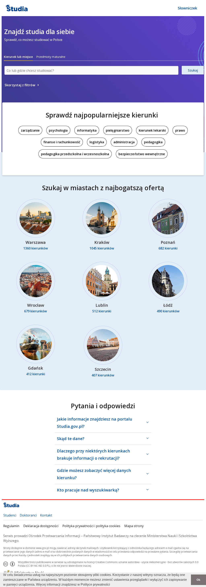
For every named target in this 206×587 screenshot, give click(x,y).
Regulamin (11, 526)
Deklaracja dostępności (40, 526)
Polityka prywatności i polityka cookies (91, 526)
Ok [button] (198, 579)
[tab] (18, 57)
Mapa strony (134, 526)
